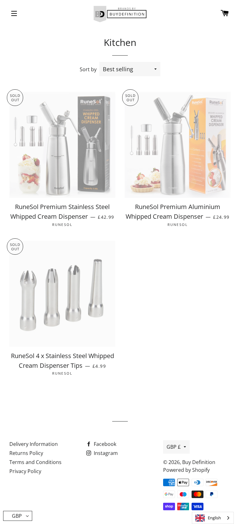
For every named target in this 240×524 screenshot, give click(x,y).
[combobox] (213, 518)
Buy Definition (198, 462)
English (214, 518)
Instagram (105, 453)
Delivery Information (33, 444)
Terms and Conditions (35, 462)
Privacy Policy (25, 471)
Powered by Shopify (186, 470)
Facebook (104, 444)
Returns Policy (26, 453)
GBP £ (174, 446)
